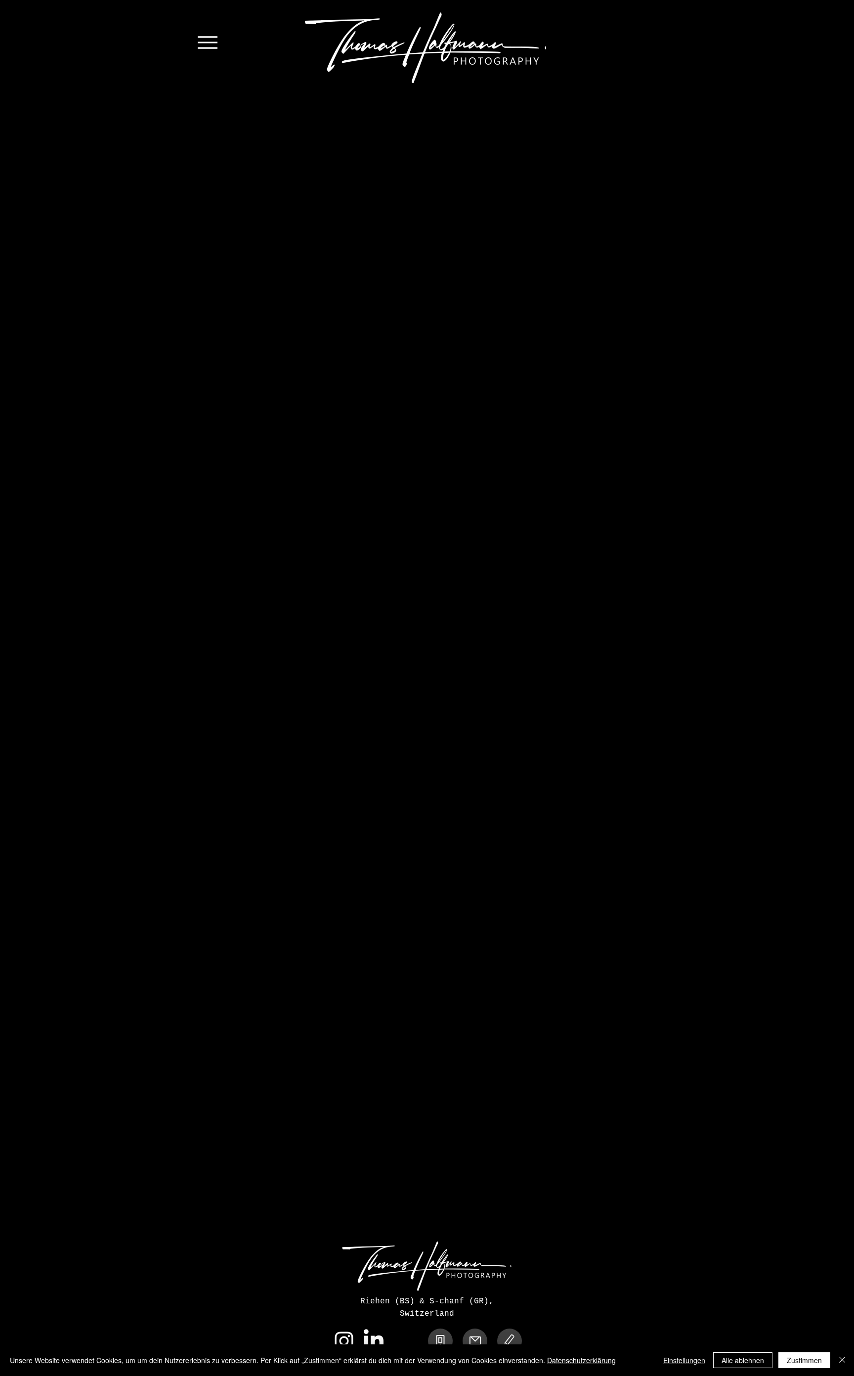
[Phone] (440, 1341)
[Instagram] (344, 1341)
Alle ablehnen (743, 1360)
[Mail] (475, 1341)
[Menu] (207, 42)
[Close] (842, 1360)
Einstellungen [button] (684, 1360)
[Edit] (509, 1341)
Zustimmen (804, 1360)
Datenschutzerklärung (581, 1360)
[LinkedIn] (373, 1341)
